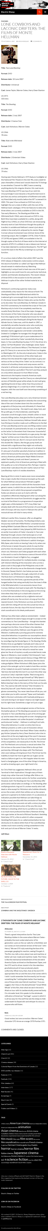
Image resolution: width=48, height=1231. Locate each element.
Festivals (4, 1079)
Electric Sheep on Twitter (10, 1193)
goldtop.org (7, 1219)
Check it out (5, 1054)
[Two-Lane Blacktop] (9, 54)
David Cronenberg (28, 1133)
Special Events (6, 1104)
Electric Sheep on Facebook (11, 1207)
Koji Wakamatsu (6, 1156)
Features (4, 21)
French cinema (35, 1142)
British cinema (32, 1131)
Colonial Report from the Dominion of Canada (18, 1066)
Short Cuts (5, 1100)
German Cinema (15, 1145)
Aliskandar (9, 929)
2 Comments (37, 41)
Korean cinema (17, 1156)
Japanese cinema (25, 1153)
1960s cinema (5, 1124)
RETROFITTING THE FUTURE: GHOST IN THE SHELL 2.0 (10, 879)
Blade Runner (22, 1131)
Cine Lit (4, 1058)
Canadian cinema (7, 1134)
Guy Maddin (32, 1145)
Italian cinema (7, 1153)
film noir (16, 1139)
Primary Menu (45, 12)
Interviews (5, 1087)
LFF (24, 1156)
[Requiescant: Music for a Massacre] (32, 845)
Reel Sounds (5, 1092)
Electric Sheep (8, 12)
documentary (5, 1136)
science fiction (17, 1159)
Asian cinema (9, 1130)
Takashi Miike (22, 1162)
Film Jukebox (6, 1083)
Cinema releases (7, 1062)
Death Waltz (37, 1133)
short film (31, 1160)
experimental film (26, 1136)
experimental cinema (15, 1136)
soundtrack (14, 1162)
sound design (5, 1162)
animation (24, 1127)
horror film (31, 1148)
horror (6, 1148)
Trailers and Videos (8, 1108)
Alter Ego (4, 1050)
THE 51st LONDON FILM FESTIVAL (14, 900)
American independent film (9, 1127)
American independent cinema (38, 1123)
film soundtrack (9, 1142)
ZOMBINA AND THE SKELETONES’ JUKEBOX (18, 909)
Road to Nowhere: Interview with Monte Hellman (9, 854)
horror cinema (17, 1149)
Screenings (5, 1096)
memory (41, 1156)
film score (26, 1138)
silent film (38, 1160)
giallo (25, 1145)
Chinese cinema (18, 1133)
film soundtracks (23, 1142)
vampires (28, 1162)
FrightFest (4, 1145)
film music (7, 1138)
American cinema (19, 1123)
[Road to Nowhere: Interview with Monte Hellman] (11, 845)
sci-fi (4, 1159)
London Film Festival (32, 1156)
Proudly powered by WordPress (11, 1228)
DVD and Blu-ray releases (10, 1071)
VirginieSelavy (23, 41)
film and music (36, 1136)
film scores (36, 1139)
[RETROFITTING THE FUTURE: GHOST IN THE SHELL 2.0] (11, 870)
